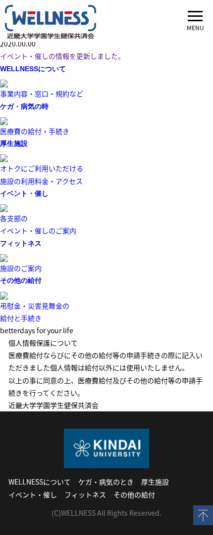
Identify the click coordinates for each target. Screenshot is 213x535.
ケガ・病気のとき (106, 482)
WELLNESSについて (39, 482)
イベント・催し (32, 494)
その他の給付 (134, 494)
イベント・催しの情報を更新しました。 (62, 56)
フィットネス (85, 494)
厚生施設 (155, 482)
